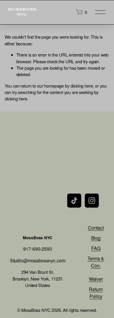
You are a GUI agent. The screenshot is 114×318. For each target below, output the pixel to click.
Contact (96, 227)
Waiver (96, 279)
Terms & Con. (95, 262)
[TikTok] (74, 201)
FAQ (96, 248)
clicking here (81, 86)
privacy (44, 226)
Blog (96, 238)
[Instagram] (92, 201)
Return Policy (96, 293)
